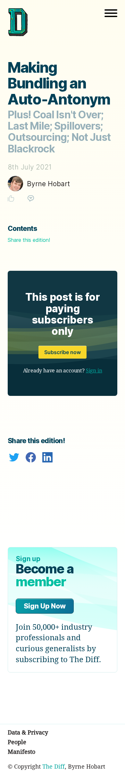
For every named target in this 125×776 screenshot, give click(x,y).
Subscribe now (62, 352)
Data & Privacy (28, 732)
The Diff (53, 766)
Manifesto (21, 751)
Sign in (94, 370)
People (17, 742)
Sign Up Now (45, 606)
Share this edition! (29, 240)
